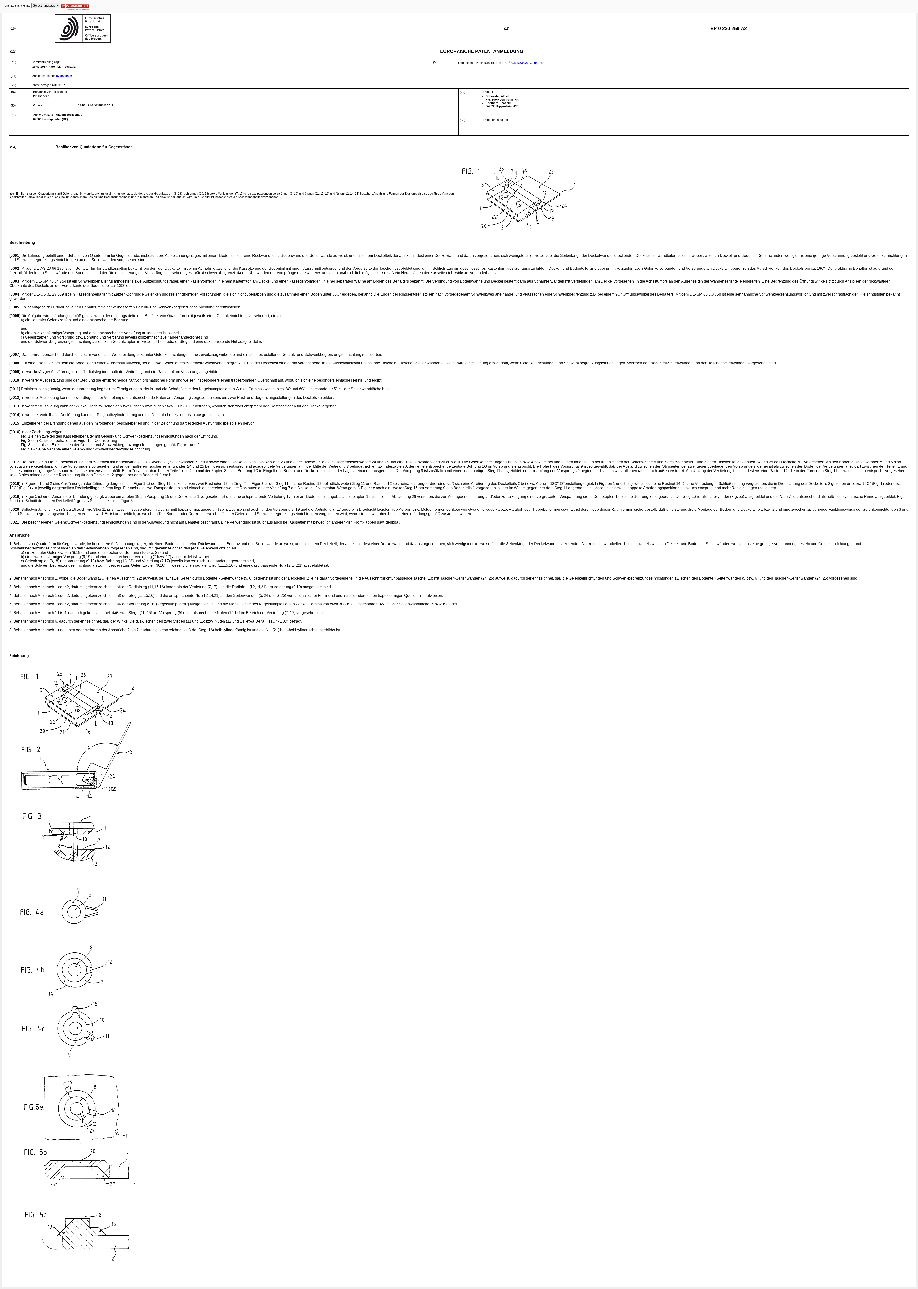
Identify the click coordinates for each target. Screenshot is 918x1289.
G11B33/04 (537, 63)
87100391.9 (64, 75)
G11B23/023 (520, 63)
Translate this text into (16, 5)
